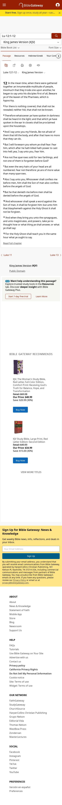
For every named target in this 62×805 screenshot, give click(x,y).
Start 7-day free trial (18, 296)
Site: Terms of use (19, 681)
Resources (19, 55)
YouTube (14, 772)
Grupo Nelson (17, 716)
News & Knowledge (20, 606)
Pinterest (14, 760)
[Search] (56, 36)
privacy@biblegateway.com (15, 582)
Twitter (13, 768)
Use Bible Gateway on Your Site (26, 653)
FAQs (12, 645)
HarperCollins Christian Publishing (28, 712)
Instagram (15, 756)
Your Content (53, 55)
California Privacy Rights (23, 669)
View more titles (31, 472)
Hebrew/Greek (35, 55)
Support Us (15, 630)
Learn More (41, 296)
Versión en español (19, 787)
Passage (7, 55)
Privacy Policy (19, 580)
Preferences (16, 791)
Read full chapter (12, 243)
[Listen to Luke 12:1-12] (38, 65)
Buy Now (20, 409)
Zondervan (15, 733)
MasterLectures (18, 736)
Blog (11, 622)
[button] (58, 5)
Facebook (14, 752)
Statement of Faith (19, 610)
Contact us (15, 661)
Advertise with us (18, 657)
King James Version (20, 265)
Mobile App (15, 614)
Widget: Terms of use (20, 685)
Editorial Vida (16, 720)
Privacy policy (17, 665)
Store (12, 618)
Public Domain (17, 271)
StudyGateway (17, 704)
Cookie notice (16, 677)
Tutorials (14, 649)
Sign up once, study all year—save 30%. (32, 12)
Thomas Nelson (17, 724)
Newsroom (15, 626)
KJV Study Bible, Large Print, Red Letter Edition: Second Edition (30, 440)
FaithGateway (16, 700)
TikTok (12, 764)
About (12, 602)
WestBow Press (17, 728)
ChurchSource (17, 708)
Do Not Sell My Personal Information (30, 673)
